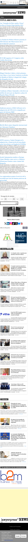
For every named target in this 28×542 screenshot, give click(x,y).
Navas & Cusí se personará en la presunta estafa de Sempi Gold (17, 327)
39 (16, 246)
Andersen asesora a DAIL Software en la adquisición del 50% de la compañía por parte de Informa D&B (13, 110)
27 (10, 245)
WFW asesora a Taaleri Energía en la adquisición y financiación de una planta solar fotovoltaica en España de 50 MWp (13, 142)
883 (14, 199)
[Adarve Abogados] (21, 241)
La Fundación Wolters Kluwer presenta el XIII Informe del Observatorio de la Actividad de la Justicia (13, 42)
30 (14, 245)
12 (11, 241)
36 (11, 246)
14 (14, 241)
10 (8, 241)
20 (11, 243)
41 (7, 248)
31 (16, 245)
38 (14, 246)
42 (8, 248)
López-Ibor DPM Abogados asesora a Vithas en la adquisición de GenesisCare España (18, 314)
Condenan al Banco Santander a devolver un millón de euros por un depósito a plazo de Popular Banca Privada (14, 93)
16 (17, 241)
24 (17, 243)
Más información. (9, 540)
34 (8, 246)
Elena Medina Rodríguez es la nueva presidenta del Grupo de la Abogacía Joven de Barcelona (18, 371)
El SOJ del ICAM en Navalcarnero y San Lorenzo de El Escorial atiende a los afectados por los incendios (18, 356)
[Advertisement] (14, 503)
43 (10, 248)
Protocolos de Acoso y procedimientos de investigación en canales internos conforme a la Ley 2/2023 (19, 406)
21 (13, 243)
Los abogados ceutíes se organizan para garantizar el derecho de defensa (19, 253)
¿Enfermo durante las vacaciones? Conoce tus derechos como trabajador (18, 454)
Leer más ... (8, 260)
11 (10, 241)
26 (8, 245)
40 (17, 246)
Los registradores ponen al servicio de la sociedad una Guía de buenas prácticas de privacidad (13, 178)
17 (7, 243)
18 (8, 243)
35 (10, 246)
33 (7, 246)
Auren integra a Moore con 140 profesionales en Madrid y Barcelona (18, 384)
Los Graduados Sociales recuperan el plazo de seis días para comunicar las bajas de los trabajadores (18, 342)
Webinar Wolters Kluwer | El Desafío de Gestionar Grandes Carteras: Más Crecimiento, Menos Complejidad (19, 284)
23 (16, 243)
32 (17, 245)
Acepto (17, 536)
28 (11, 245)
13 (13, 241)
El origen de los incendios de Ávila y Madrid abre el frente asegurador (18, 421)
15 (16, 241)
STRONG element (21, 7)
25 (7, 245)
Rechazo (23, 536)
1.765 (21, 199)
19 (10, 243)
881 (6, 199)
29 (13, 245)
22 (14, 243)
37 (13, 246)
